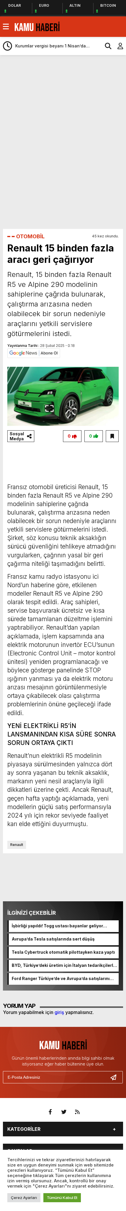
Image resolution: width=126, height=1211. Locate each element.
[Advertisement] (64, 75)
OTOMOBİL (30, 236)
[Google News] (33, 353)
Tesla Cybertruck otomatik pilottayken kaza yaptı (63, 952)
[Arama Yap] (105, 46)
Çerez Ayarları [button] (24, 1197)
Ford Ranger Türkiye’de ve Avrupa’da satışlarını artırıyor (61, 979)
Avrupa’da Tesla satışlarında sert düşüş (53, 938)
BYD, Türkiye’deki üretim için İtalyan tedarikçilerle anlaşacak (64, 966)
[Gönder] (116, 1077)
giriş (59, 1012)
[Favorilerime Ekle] (112, 436)
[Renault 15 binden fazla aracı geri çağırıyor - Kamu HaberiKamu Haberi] (37, 26)
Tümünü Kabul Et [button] (62, 1197)
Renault (16, 844)
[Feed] (77, 1112)
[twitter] (64, 1112)
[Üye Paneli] (117, 46)
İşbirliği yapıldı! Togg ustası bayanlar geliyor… (59, 925)
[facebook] (50, 1112)
